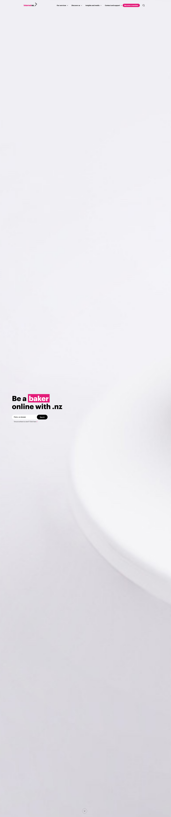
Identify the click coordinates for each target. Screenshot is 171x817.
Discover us (76, 5)
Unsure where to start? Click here (25, 421)
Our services (61, 5)
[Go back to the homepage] (31, 4)
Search (42, 417)
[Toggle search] (143, 5)
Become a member (131, 5)
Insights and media (92, 5)
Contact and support (112, 5)
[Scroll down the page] (84, 811)
